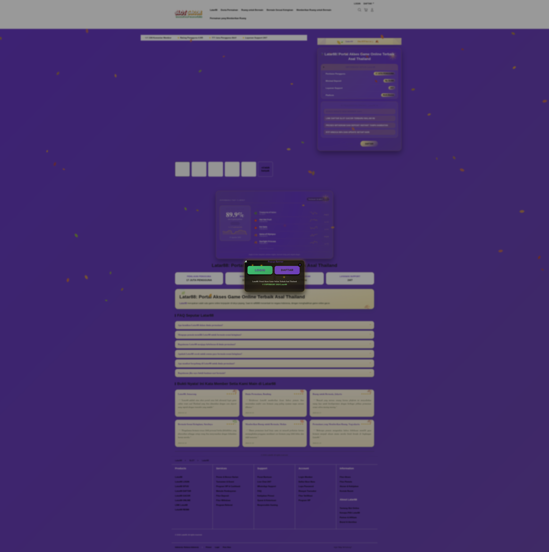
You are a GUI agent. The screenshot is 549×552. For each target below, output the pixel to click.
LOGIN (260, 270)
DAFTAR (287, 270)
